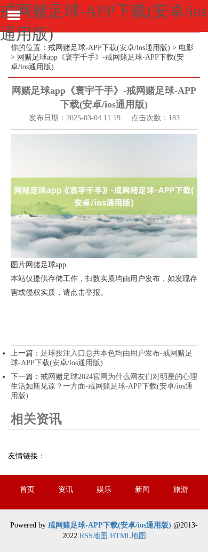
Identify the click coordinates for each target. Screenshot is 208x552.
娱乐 (104, 489)
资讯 (65, 489)
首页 (27, 489)
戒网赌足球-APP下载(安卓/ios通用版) (109, 48)
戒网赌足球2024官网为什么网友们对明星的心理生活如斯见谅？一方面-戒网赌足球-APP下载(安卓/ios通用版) (104, 386)
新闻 (142, 489)
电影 (186, 48)
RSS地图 (93, 536)
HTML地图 (128, 536)
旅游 (180, 489)
